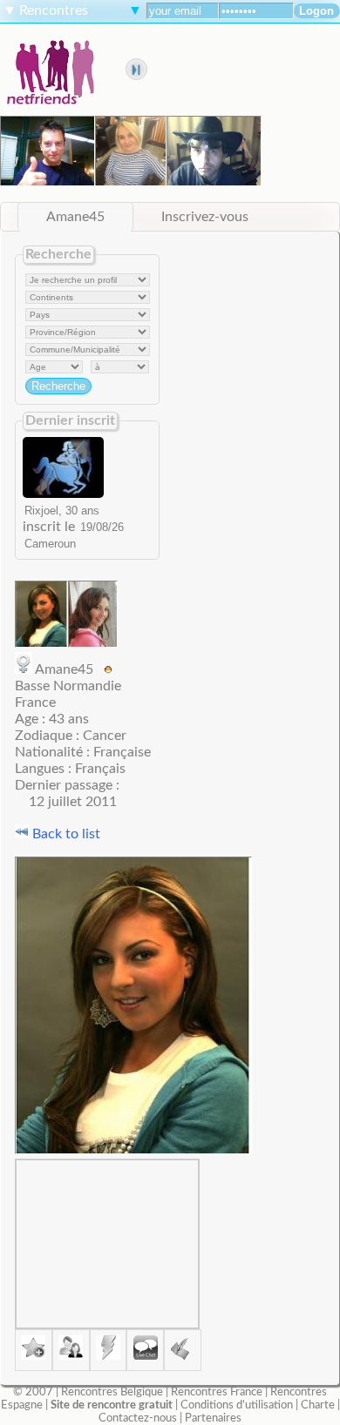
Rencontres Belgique (112, 1392)
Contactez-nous (138, 1418)
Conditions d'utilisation (236, 1405)
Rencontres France (216, 1392)
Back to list (64, 834)
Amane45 (75, 217)
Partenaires (213, 1418)
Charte (318, 1405)
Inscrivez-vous (204, 217)
